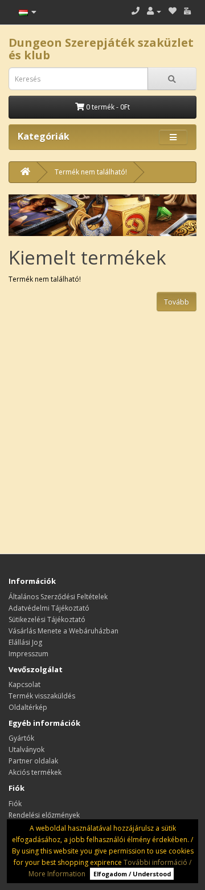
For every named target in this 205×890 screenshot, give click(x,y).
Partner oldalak (33, 761)
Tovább (176, 302)
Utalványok (26, 749)
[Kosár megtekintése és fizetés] (187, 11)
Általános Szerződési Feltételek (58, 597)
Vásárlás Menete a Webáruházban (63, 631)
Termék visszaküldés (42, 696)
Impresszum (28, 654)
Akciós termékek (35, 772)
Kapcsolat (24, 684)
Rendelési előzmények (44, 815)
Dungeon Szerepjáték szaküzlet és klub (101, 49)
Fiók (15, 803)
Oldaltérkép (28, 707)
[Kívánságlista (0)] (173, 11)
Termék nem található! (91, 172)
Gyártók (21, 738)
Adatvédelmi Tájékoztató (49, 608)
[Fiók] (154, 11)
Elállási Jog (25, 642)
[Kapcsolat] (136, 11)
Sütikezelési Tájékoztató (47, 619)
